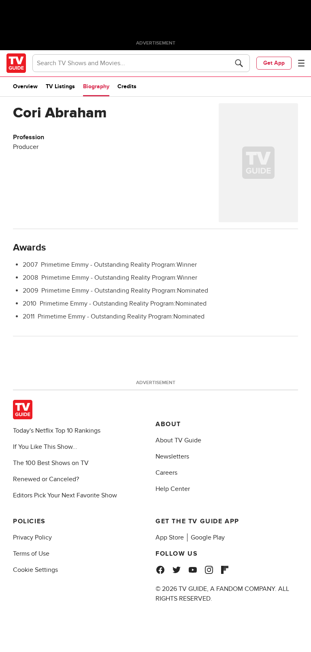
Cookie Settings (35, 570)
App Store (170, 537)
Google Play (208, 537)
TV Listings (60, 86)
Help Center (173, 489)
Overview (25, 86)
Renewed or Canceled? (46, 479)
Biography (96, 86)
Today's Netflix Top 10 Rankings (56, 431)
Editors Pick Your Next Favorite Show (65, 495)
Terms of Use (31, 554)
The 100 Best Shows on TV (51, 463)
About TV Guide (178, 440)
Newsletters (172, 456)
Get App (274, 62)
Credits (126, 86)
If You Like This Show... (45, 447)
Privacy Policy (32, 537)
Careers (166, 473)
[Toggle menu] (301, 63)
